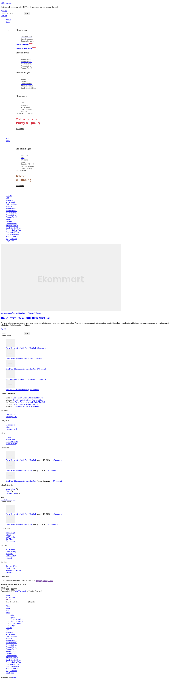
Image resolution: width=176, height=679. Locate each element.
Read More (5, 329)
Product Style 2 (11, 643)
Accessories (10, 541)
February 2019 (11, 417)
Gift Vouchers (11, 537)
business (6, 499)
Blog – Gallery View (14, 662)
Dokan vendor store (26, 48)
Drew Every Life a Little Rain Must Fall (26, 317)
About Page (10, 533)
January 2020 (11, 415)
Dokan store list (24, 44)
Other (8, 427)
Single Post (10, 673)
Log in (8, 437)
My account (10, 549)
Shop (8, 608)
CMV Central (6, 3)
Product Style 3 (11, 645)
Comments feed (12, 442)
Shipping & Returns (13, 570)
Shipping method (17, 621)
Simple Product (11, 651)
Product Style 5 (11, 649)
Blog (7, 610)
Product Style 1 (11, 641)
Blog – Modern (11, 671)
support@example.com (44, 581)
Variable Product (12, 653)
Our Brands (10, 568)
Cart (7, 630)
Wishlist (9, 558)
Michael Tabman (34, 313)
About (8, 606)
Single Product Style (13, 660)
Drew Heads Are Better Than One (26, 404)
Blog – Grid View (12, 664)
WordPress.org (11, 444)
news (10, 499)
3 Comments (41, 348)
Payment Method (17, 619)
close (14, 677)
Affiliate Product (12, 658)
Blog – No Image (12, 666)
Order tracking (16, 623)
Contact (9, 628)
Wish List (9, 554)
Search (27, 13)
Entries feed (10, 439)
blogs (2, 499)
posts (14, 499)
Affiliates (9, 572)
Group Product (11, 656)
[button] (20, 129)
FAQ (12, 615)
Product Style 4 (11, 647)
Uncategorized (6, 313)
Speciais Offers (11, 566)
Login (13, 625)
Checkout (9, 632)
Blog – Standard (12, 669)
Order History (11, 551)
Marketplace (10, 425)
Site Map (9, 539)
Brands (8, 535)
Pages (8, 613)
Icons (13, 617)
